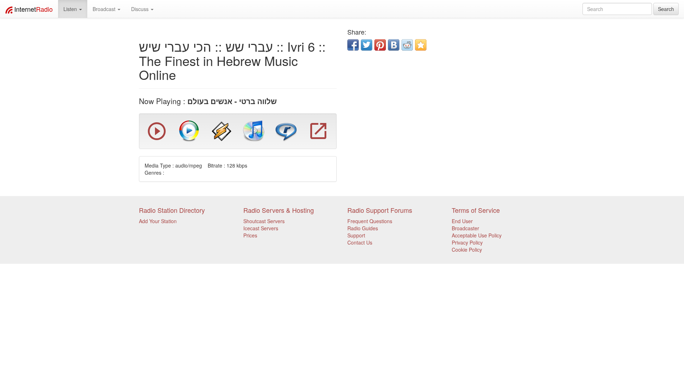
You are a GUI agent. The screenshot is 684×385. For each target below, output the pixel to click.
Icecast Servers (260, 228)
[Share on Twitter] (366, 45)
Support (356, 235)
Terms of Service (476, 210)
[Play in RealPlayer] (286, 130)
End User (462, 221)
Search (666, 8)
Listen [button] (70, 8)
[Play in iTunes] (253, 130)
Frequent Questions (369, 221)
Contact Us (359, 242)
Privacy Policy (467, 242)
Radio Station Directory (172, 210)
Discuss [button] (140, 8)
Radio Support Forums (379, 210)
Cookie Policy (467, 249)
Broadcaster (465, 228)
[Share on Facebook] (353, 45)
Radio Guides (362, 228)
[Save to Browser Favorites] (420, 45)
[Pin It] (380, 45)
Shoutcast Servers (264, 221)
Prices (250, 235)
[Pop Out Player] (156, 138)
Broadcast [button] (105, 8)
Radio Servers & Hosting (278, 210)
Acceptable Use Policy (477, 235)
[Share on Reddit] (407, 45)
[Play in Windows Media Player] (189, 130)
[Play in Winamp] (221, 130)
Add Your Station (158, 221)
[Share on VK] (393, 45)
